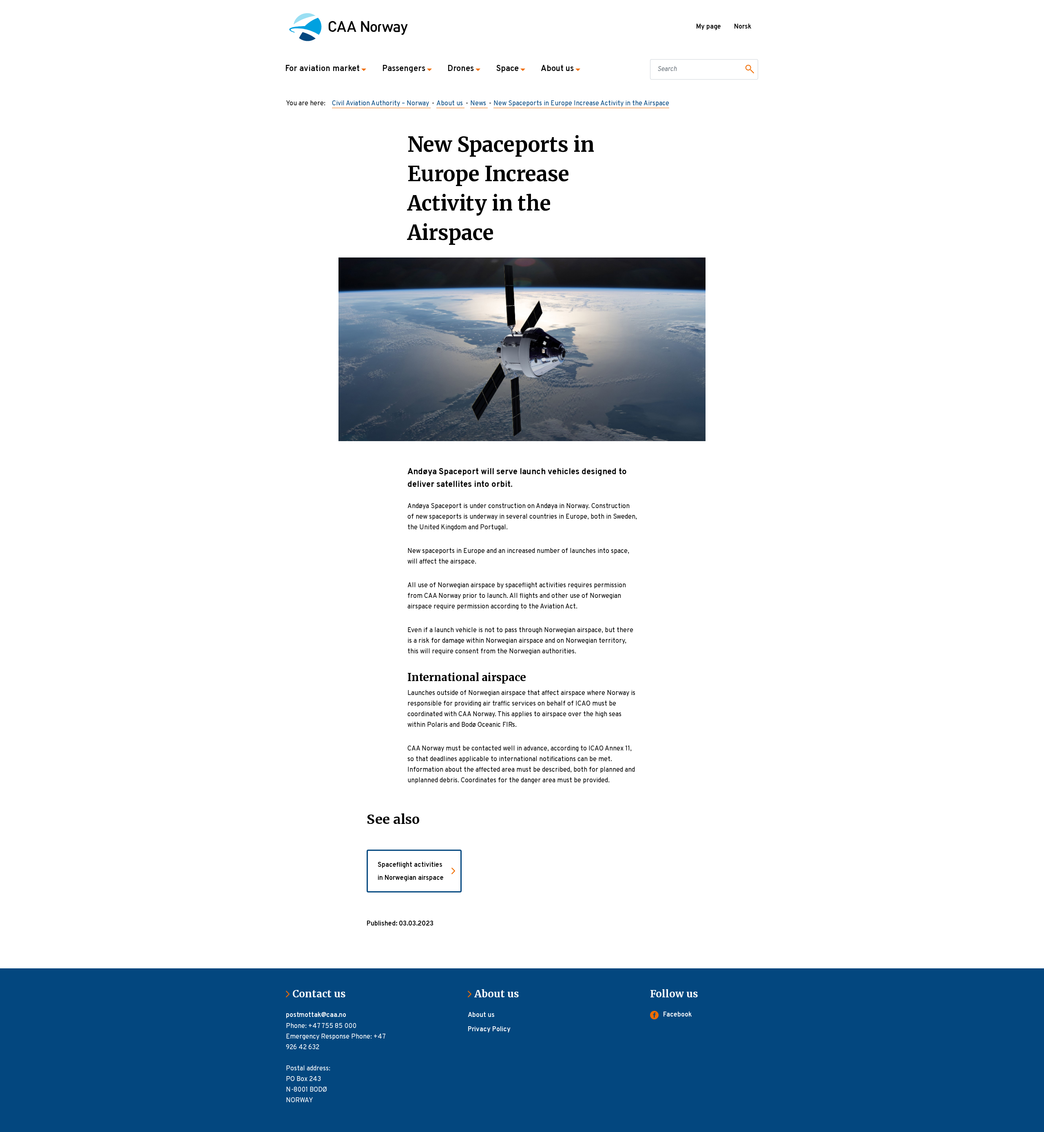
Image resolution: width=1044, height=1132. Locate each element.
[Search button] (748, 69)
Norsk (743, 27)
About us (500, 994)
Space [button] (507, 69)
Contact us (322, 994)
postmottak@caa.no (317, 1015)
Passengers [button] (403, 69)
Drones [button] (460, 69)
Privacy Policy (489, 1029)
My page (708, 27)
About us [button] (557, 69)
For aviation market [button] (322, 69)
